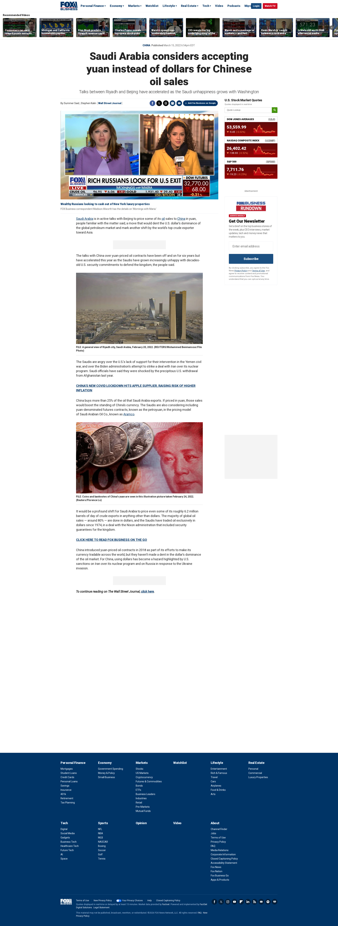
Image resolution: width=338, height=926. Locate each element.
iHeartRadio (274, 902)
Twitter (159, 103)
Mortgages (67, 768)
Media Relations (220, 850)
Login (256, 6)
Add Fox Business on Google (202, 103)
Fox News (216, 867)
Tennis (101, 858)
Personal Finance (92, 6)
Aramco (128, 414)
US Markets (142, 773)
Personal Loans (69, 781)
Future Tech (67, 850)
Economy (116, 6)
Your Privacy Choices (132, 900)
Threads (166, 103)
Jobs (213, 833)
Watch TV (270, 6)
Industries (141, 798)
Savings (65, 785)
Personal (253, 768)
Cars (213, 781)
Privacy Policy (241, 271)
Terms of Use (258, 271)
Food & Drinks (218, 789)
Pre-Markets (143, 806)
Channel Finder (219, 829)
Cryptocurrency (144, 777)
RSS (254, 902)
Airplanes (216, 785)
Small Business (106, 777)
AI (62, 854)
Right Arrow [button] (331, 27)
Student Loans (69, 773)
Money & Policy (106, 773)
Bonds (139, 785)
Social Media (68, 833)
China (146, 45)
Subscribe (251, 259)
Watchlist (152, 6)
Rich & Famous (219, 773)
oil (163, 219)
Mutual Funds (143, 811)
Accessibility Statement (224, 862)
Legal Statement (101, 907)
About (215, 823)
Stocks (139, 768)
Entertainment (219, 768)
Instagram (228, 902)
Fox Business (69, 5)
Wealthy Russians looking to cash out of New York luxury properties (105, 204)
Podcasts (233, 6)
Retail (139, 802)
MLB (100, 837)
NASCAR (103, 841)
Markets (134, 6)
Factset (166, 904)
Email (179, 103)
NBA (100, 833)
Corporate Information (223, 854)
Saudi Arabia (84, 219)
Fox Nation (216, 871)
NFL (100, 829)
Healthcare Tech (70, 846)
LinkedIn (248, 902)
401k (63, 794)
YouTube (234, 902)
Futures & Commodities (149, 781)
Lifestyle (169, 6)
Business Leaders (145, 794)
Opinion (141, 823)
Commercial (255, 773)
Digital (64, 829)
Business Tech (69, 841)
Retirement (67, 798)
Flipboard (241, 902)
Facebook (152, 103)
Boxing (102, 846)
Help (149, 900)
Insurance (66, 789)
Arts (213, 794)
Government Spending (110, 768)
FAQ (213, 846)
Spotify (268, 902)
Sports (103, 823)
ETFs (138, 789)
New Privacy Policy (103, 900)
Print (172, 103)
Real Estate (188, 6)
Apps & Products (220, 879)
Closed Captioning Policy (224, 858)
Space (64, 858)
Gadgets (65, 837)
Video (219, 6)
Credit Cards (67, 777)
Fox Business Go (220, 875)
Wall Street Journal (109, 103)
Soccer (102, 850)
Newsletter (261, 902)
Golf (100, 854)
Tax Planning (68, 802)
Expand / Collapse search (247, 6)
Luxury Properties (258, 777)
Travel (214, 777)
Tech (205, 6)
